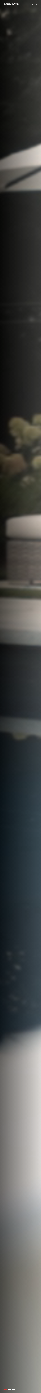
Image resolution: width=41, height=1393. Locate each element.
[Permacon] (11, 4)
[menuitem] (32, 4)
